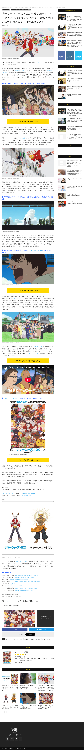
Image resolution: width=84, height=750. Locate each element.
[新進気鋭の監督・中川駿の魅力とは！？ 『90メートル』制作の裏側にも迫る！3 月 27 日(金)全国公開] (62, 35)
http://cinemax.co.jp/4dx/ (14, 586)
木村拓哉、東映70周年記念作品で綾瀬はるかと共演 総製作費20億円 (74, 88)
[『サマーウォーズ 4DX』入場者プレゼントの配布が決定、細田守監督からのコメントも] (10, 698)
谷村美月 (48, 639)
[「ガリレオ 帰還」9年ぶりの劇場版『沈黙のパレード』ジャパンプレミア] (62, 81)
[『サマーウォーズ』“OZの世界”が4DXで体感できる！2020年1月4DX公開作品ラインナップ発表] (28, 698)
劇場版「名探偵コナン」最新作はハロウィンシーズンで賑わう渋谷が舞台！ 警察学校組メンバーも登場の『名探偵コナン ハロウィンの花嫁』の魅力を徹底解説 (74, 43)
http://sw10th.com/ (26, 495)
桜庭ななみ (26, 639)
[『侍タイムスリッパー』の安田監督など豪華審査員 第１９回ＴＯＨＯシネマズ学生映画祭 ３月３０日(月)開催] (62, 27)
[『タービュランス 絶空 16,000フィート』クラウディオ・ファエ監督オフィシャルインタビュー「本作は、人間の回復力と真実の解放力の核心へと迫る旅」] (62, 17)
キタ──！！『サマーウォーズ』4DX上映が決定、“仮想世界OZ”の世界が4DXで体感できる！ (46, 707)
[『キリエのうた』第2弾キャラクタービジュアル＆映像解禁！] (62, 196)
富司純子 (16, 639)
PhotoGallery (9, 7)
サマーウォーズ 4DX (35, 250)
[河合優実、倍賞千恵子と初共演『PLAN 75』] (62, 96)
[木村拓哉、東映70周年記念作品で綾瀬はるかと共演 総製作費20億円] (62, 89)
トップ (3, 7)
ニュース (12, 9)
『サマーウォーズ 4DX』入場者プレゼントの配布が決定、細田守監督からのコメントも (10, 707)
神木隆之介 (38, 639)
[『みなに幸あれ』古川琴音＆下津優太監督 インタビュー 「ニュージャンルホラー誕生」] (62, 129)
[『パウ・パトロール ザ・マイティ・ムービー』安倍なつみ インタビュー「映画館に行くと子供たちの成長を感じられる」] (62, 136)
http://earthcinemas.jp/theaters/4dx (23, 590)
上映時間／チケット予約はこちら (28, 361)
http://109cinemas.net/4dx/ (17, 584)
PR (9, 9)
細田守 (43, 639)
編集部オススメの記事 (26, 9)
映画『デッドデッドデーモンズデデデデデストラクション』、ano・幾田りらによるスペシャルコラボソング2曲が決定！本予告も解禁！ (74, 163)
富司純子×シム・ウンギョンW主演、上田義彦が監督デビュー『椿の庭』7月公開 (28, 687)
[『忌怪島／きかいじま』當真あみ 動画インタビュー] (62, 188)
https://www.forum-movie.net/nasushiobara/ (25, 588)
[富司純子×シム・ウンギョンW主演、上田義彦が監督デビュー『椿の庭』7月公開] (28, 678)
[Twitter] (16, 739)
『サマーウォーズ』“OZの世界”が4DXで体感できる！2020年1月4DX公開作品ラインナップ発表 (28, 707)
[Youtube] (20, 739)
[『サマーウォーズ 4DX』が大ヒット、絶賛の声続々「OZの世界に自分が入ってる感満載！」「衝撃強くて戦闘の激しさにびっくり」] (46, 678)
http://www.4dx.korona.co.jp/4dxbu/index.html (27, 581)
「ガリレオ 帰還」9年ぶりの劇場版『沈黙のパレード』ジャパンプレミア (74, 80)
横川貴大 (32, 639)
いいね (61, 52)
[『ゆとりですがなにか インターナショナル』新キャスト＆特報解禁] (62, 204)
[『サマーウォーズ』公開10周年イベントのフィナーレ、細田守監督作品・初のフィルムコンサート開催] (10, 678)
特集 (19, 9)
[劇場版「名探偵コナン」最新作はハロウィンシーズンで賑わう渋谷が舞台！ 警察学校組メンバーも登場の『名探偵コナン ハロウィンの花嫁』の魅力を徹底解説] (62, 43)
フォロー (70, 52)
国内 (16, 9)
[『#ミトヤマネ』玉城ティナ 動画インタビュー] (62, 180)
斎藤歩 (21, 639)
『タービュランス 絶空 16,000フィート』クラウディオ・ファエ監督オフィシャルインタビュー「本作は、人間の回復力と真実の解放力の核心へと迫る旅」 (74, 17)
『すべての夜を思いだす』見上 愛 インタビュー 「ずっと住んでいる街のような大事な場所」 (74, 120)
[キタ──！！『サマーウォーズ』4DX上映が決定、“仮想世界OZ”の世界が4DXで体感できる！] (46, 698)
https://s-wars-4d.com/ (29, 493)
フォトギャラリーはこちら (28, 121)
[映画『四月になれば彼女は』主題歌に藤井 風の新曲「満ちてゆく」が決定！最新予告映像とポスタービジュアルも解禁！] (62, 172)
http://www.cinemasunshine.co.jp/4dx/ (24, 577)
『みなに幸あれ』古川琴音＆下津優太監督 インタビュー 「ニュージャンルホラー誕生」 (74, 128)
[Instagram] (12, 739)
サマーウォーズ (41, 62)
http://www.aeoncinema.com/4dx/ (19, 579)
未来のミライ (22, 138)
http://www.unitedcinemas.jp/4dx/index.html (26, 575)
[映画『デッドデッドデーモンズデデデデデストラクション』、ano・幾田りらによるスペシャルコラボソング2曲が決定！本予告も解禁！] (62, 163)
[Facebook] (7, 739)
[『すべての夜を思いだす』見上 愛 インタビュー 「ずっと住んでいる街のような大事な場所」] (62, 121)
